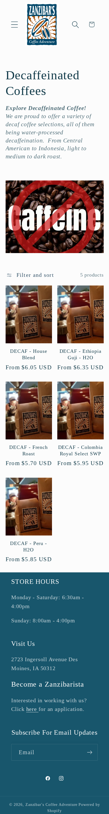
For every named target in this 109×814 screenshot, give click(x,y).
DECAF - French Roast (28, 450)
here (32, 709)
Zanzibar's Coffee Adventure (51, 804)
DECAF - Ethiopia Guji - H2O (80, 354)
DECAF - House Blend (28, 354)
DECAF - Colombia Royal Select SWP (80, 450)
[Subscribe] (90, 752)
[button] (14, 24)
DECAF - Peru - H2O (28, 547)
